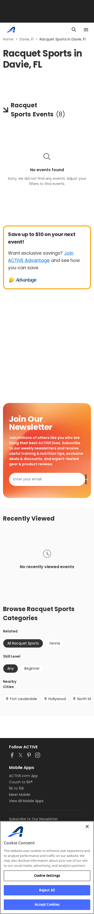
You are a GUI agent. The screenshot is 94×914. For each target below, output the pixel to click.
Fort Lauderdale (23, 698)
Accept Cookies (47, 904)
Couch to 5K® (21, 782)
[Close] (87, 826)
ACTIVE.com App (23, 775)
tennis (54, 643)
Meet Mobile (19, 794)
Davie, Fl (27, 39)
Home (8, 39)
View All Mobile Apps (26, 800)
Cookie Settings (47, 875)
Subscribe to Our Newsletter (33, 818)
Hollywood (57, 698)
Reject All (47, 890)
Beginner (32, 668)
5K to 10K (16, 788)
